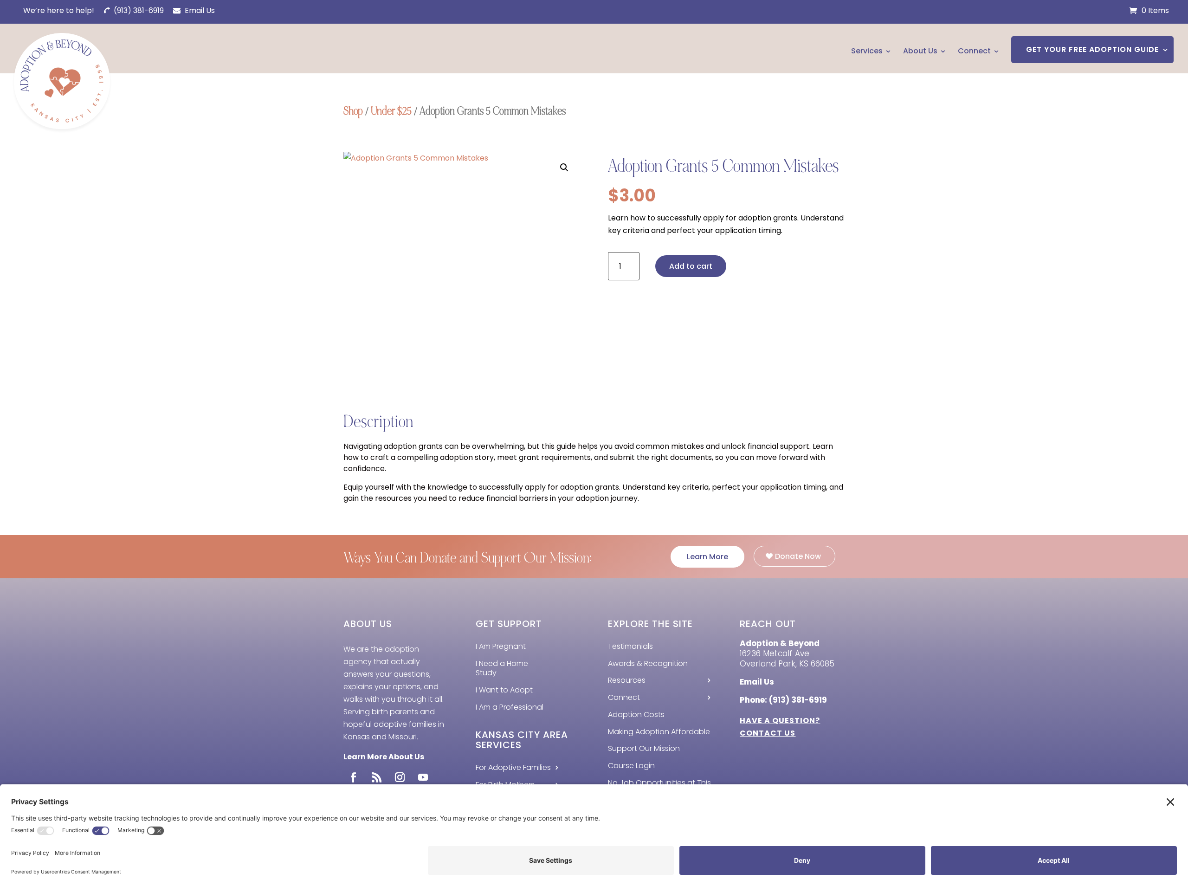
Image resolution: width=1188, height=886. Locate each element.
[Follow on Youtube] (423, 777)
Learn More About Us (383, 756)
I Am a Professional (509, 707)
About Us (920, 50)
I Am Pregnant (501, 646)
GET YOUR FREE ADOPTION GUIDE (1092, 49)
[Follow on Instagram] (399, 777)
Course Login (631, 765)
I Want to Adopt (504, 690)
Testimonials (630, 646)
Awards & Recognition (648, 663)
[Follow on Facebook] (353, 777)
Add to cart (690, 266)
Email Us (199, 10)
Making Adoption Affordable (659, 731)
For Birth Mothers (505, 784)
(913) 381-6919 (138, 10)
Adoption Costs (636, 714)
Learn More (707, 556)
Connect (974, 50)
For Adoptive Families (513, 767)
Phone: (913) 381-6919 (783, 699)
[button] (564, 167)
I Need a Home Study (502, 668)
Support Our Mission (644, 748)
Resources (627, 680)
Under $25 (391, 111)
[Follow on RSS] (376, 777)
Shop (353, 111)
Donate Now (798, 556)
